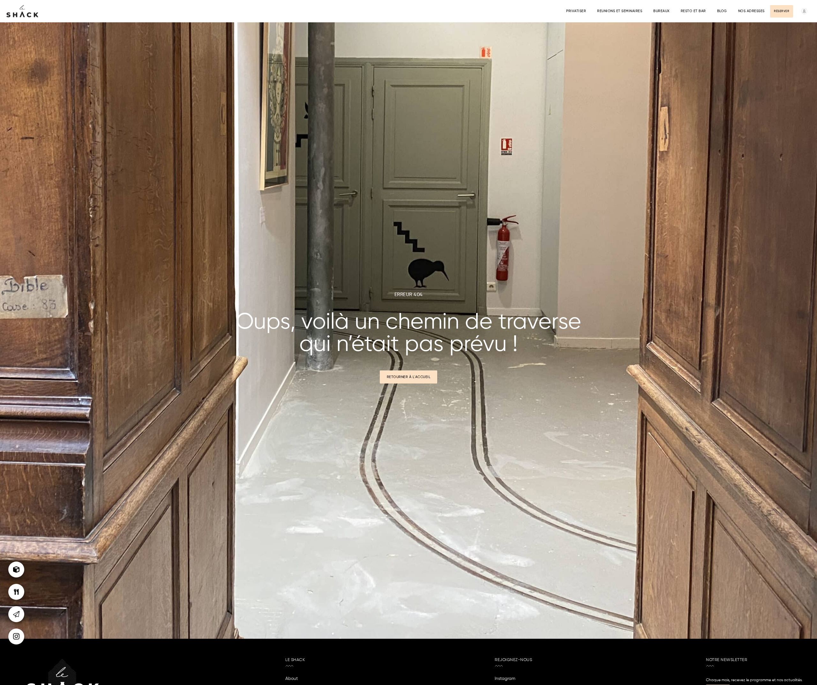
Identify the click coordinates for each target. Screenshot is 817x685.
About (291, 678)
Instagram (505, 678)
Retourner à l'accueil (409, 377)
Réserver (781, 11)
